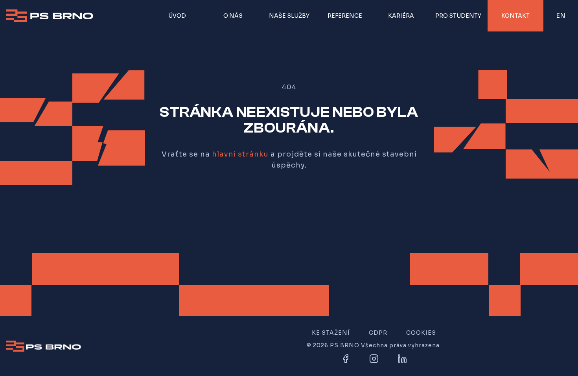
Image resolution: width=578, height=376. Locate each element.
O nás (233, 15)
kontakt (515, 15)
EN (562, 17)
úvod (177, 15)
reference (345, 15)
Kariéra (401, 15)
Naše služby (289, 15)
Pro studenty (458, 15)
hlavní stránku (240, 154)
